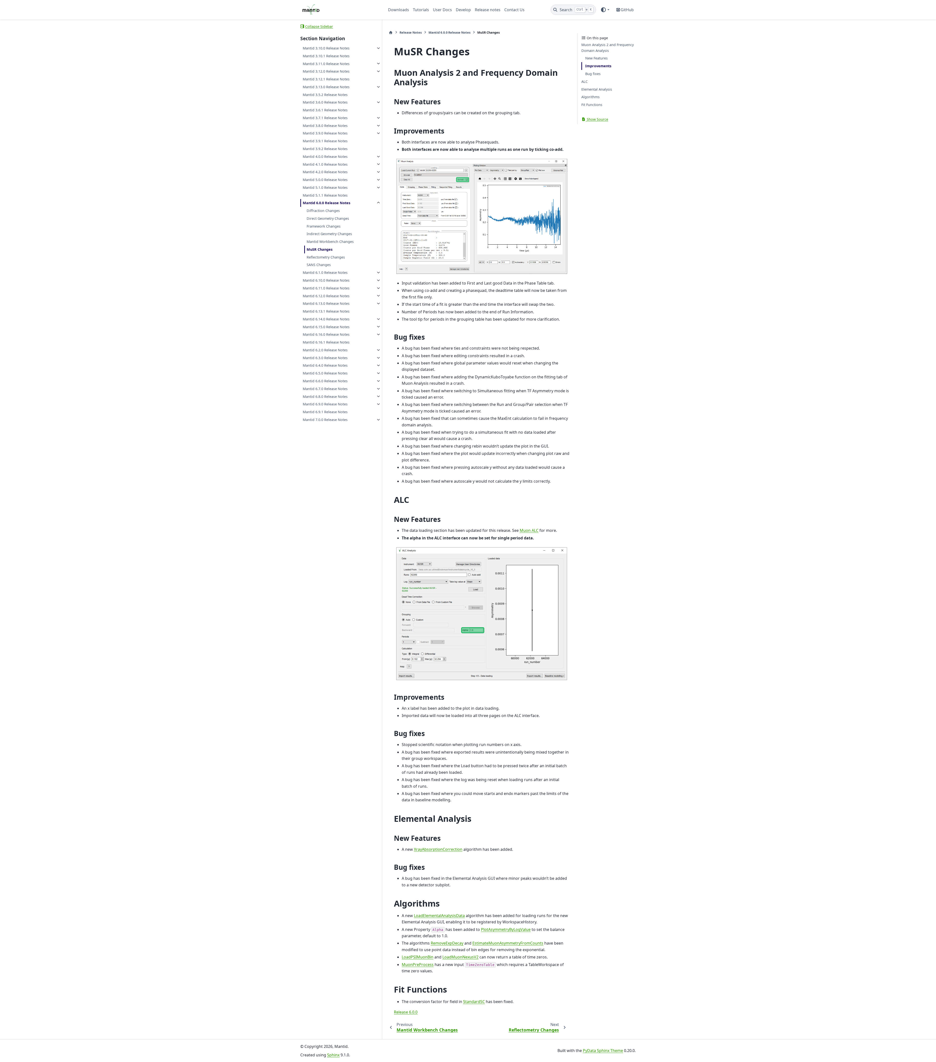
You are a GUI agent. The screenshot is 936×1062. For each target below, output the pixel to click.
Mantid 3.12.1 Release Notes (326, 79)
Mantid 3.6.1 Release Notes (325, 110)
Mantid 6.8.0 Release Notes (325, 396)
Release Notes (411, 32)
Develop (463, 9)
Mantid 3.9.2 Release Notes (325, 148)
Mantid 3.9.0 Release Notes (325, 133)
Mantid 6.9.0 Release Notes (325, 404)
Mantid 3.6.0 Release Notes (325, 102)
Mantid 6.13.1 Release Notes (326, 311)
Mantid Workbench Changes (330, 241)
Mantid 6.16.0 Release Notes (326, 334)
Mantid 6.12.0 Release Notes (326, 295)
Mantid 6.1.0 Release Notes (325, 272)
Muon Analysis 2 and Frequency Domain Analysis (607, 47)
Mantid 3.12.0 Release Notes (326, 71)
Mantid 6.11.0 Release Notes (326, 288)
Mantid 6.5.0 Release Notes (325, 373)
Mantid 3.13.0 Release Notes (326, 87)
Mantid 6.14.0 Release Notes (326, 319)
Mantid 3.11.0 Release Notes (326, 63)
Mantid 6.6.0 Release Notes (325, 381)
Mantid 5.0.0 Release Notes (325, 179)
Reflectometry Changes (326, 257)
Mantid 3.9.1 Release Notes (325, 141)
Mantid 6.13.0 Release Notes (326, 303)
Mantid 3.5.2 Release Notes (325, 94)
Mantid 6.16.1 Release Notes (326, 342)
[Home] (391, 32)
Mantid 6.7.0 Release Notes (325, 388)
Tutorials (421, 9)
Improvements (598, 66)
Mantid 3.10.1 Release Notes (326, 56)
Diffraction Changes (323, 210)
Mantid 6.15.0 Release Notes (326, 326)
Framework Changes (324, 226)
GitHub (627, 9)
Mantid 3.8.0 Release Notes (325, 125)
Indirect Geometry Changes (329, 233)
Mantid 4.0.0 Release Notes (325, 156)
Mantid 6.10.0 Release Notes (326, 280)
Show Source (597, 119)
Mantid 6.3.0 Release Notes (325, 357)
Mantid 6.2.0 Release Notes (325, 350)
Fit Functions (591, 104)
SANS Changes (319, 264)
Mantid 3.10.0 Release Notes (326, 48)
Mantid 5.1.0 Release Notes (325, 187)
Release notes (487, 9)
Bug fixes (593, 73)
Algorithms (590, 97)
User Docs (442, 9)
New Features (596, 58)
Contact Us (514, 9)
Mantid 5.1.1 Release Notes (325, 195)
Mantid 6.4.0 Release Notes (325, 365)
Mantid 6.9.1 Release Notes (325, 412)
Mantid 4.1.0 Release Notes (325, 164)
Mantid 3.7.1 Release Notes (325, 117)
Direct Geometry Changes (328, 218)
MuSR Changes (319, 249)
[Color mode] (604, 10)
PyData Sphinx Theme (603, 1050)
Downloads (398, 9)
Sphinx (333, 1055)
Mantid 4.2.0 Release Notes (325, 172)
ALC (584, 81)
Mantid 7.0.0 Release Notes (325, 419)
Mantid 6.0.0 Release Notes (326, 203)
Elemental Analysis (596, 89)
